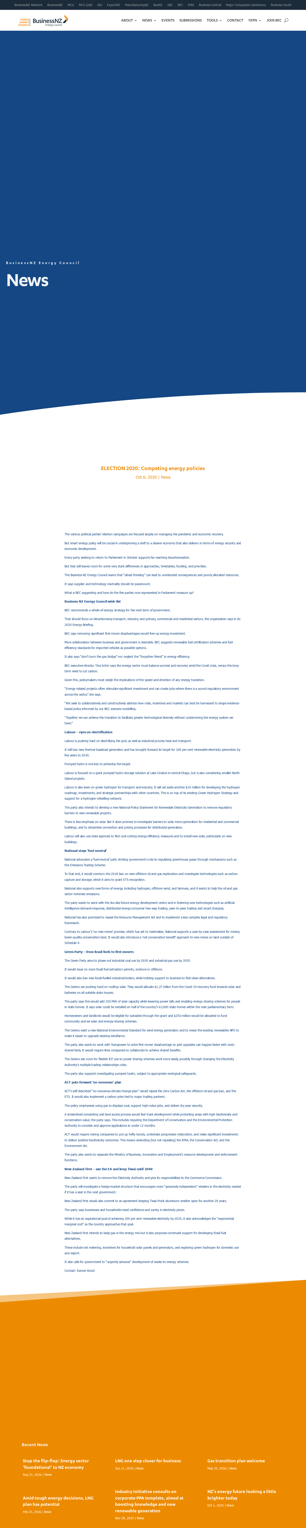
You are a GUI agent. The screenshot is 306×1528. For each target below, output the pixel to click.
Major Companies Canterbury (246, 5)
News (147, 20)
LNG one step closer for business (148, 1460)
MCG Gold (85, 5)
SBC (170, 5)
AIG (99, 5)
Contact (235, 20)
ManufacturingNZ (137, 5)
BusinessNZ (55, 5)
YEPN (252, 20)
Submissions (190, 20)
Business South (281, 5)
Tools (212, 20)
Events (168, 20)
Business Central (210, 5)
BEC (180, 5)
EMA (191, 5)
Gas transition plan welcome (236, 1460)
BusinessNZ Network (28, 5)
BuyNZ (157, 5)
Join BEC (274, 20)
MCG (71, 5)
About (127, 20)
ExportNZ (113, 5)
